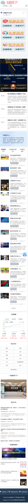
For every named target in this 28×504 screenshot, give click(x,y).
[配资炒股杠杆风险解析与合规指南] (13, 452)
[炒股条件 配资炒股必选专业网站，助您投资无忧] (23, 464)
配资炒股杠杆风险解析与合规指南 (9, 458)
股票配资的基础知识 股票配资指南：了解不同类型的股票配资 (10, 472)
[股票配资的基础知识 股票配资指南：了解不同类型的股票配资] (23, 473)
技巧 (7, 351)
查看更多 (14, 308)
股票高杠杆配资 (14, 175)
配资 (7, 348)
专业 (7, 365)
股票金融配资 (13, 201)
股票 (20, 348)
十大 (7, 362)
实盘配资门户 (5, 491)
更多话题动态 (14, 369)
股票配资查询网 (17, 500)
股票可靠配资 (13, 276)
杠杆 (20, 365)
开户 (20, 358)
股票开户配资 (13, 251)
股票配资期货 (20, 362)
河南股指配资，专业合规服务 (18, 269)
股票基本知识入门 (14, 163)
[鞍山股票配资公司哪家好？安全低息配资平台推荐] (13, 75)
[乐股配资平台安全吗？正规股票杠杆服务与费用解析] (23, 482)
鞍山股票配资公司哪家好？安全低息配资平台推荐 (14, 89)
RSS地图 (17, 497)
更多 (23, 13)
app (20, 351)
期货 (7, 355)
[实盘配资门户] (9, 2)
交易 (7, 358)
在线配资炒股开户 (14, 188)
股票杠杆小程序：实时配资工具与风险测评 (10, 440)
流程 (20, 355)
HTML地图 (22, 497)
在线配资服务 (13, 289)
